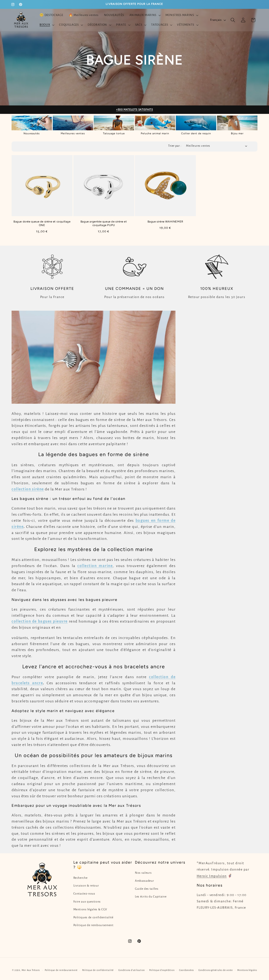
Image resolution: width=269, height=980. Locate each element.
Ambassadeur (144, 880)
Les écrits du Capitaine (150, 896)
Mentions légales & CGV (90, 909)
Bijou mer (237, 133)
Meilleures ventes (73, 133)
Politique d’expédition (161, 970)
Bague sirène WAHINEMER (165, 221)
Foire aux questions (87, 901)
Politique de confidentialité (98, 970)
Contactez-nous (84, 893)
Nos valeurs (143, 873)
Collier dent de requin (196, 133)
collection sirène (28, 489)
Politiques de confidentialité (93, 917)
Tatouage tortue (114, 133)
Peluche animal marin (155, 133)
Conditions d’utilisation (131, 970)
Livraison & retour (86, 885)
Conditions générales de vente (215, 970)
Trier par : (174, 145)
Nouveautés (32, 133)
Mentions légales (247, 970)
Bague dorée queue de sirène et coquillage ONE (42, 223)
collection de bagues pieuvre (40, 621)
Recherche (80, 877)
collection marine (95, 566)
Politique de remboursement (93, 925)
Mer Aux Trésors (31, 970)
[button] (144, 15)
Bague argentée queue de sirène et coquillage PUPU (103, 223)
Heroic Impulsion (212, 876)
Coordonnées (186, 970)
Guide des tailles (146, 888)
